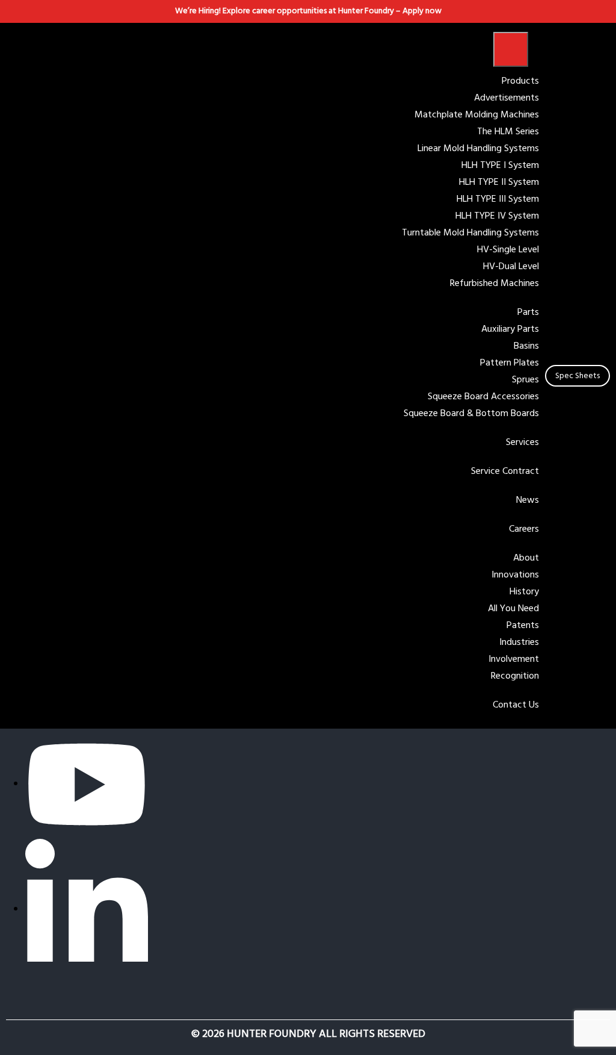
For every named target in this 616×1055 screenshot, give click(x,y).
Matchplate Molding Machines (476, 115)
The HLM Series (508, 132)
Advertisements (506, 98)
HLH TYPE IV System (497, 216)
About (526, 558)
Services (522, 442)
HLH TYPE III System (498, 199)
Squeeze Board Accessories (483, 397)
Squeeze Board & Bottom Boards (471, 414)
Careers (524, 529)
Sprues (525, 380)
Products (520, 81)
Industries (519, 642)
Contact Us (516, 705)
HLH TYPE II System (499, 182)
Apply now (422, 11)
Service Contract (505, 471)
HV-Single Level (508, 250)
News (527, 500)
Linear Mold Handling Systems (478, 149)
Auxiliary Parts (510, 329)
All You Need (513, 609)
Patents (523, 625)
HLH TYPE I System (500, 165)
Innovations (515, 575)
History (524, 592)
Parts (528, 312)
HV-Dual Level (511, 267)
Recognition (515, 676)
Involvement (513, 659)
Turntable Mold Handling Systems (470, 233)
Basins (526, 346)
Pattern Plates (509, 363)
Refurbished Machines (494, 283)
